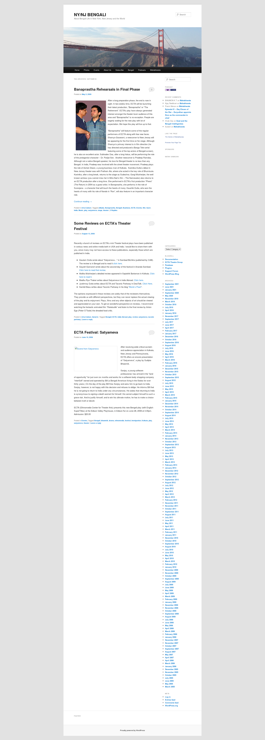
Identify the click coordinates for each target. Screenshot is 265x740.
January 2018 (170, 313)
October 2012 (170, 476)
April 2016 (169, 357)
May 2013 (169, 456)
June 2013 (169, 453)
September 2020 (172, 292)
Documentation (171, 259)
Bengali (131, 70)
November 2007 (171, 643)
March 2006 (170, 663)
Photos (86, 70)
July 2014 (169, 418)
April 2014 (169, 427)
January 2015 (170, 400)
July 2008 (169, 619)
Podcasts (142, 70)
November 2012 (171, 473)
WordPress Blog (172, 274)
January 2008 (170, 637)
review (135, 317)
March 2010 (170, 561)
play (85, 210)
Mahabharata (155, 70)
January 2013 (170, 467)
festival (128, 420)
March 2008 (170, 631)
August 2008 (170, 616)
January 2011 (170, 535)
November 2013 (171, 438)
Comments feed (171, 702)
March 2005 (170, 686)
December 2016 (171, 336)
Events (96, 70)
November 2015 (171, 371)
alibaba (101, 208)
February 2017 (171, 330)
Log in (168, 697)
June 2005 (169, 680)
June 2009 (169, 587)
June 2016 (169, 351)
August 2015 (170, 380)
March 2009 (170, 596)
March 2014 (170, 430)
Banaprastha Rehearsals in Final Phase (107, 89)
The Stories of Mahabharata (174, 137)
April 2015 (169, 392)
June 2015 (169, 386)
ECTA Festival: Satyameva (96, 332)
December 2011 (171, 503)
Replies (113, 210)
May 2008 (169, 625)
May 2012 (169, 491)
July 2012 (169, 485)
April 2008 (169, 628)
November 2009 (171, 573)
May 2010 (169, 555)
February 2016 (171, 363)
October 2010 (170, 540)
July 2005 (169, 678)
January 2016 (170, 365)
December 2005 (171, 669)
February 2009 (171, 599)
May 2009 (169, 590)
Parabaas (169, 265)
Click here (138, 280)
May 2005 (169, 683)
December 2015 (171, 368)
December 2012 (171, 470)
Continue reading (83, 201)
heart (148, 208)
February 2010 (171, 564)
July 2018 (169, 307)
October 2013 (170, 441)
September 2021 (172, 284)
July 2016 (169, 348)
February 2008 (171, 634)
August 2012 (170, 482)
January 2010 (170, 567)
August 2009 (170, 581)
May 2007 (169, 654)
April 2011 (169, 526)
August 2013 (170, 447)
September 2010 (172, 543)
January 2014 (170, 435)
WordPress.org (171, 705)
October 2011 (170, 508)
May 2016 (169, 354)
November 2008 (171, 608)
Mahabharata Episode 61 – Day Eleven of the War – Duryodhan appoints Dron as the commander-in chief (178, 112)
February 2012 (171, 500)
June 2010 (169, 552)
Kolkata (145, 420)
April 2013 (169, 459)
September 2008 (172, 613)
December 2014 (171, 403)
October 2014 (170, 409)
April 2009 (169, 593)
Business (126, 208)
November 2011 (171, 505)
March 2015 (170, 395)
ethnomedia (119, 420)
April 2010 (169, 558)
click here (117, 263)
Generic (95, 317)
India (76, 210)
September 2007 (172, 648)
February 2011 (171, 532)
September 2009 (172, 578)
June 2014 (169, 421)
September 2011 (172, 511)
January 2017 (170, 333)
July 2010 (169, 549)
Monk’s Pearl (135, 286)
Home (77, 70)
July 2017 (169, 322)
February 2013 (171, 465)
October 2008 (170, 610)
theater (106, 210)
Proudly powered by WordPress (132, 730)
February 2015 (171, 397)
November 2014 (171, 406)
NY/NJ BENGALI (90, 14)
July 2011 (169, 517)
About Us (107, 70)
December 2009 (171, 570)
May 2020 (169, 295)
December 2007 (171, 640)
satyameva (92, 210)
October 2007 (170, 646)
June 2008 (169, 622)
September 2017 (172, 319)
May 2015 (169, 389)
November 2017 (171, 316)
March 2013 (170, 462)
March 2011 (170, 529)
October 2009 (170, 576)
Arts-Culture (86, 208)
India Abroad (123, 317)
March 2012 (170, 497)
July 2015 (169, 383)
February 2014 (171, 433)
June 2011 (169, 520)
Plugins (168, 268)
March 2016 (170, 359)
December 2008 (171, 605)
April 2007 (169, 657)
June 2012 (169, 488)
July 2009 (169, 584)
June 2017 (169, 325)
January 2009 (170, 602)
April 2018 (169, 310)
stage (100, 210)
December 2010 (171, 538)
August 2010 (170, 546)
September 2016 (172, 342)
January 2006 (170, 666)
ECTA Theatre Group (174, 262)
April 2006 (169, 660)
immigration (136, 420)
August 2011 (170, 514)
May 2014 (169, 424)
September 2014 (172, 412)
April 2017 (169, 327)
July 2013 (169, 450)
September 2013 (172, 444)
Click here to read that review (92, 270)
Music (81, 210)
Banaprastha (110, 208)
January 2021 (170, 289)
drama (111, 420)
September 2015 (172, 377)
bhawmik (104, 420)
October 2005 (170, 675)
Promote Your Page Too (173, 142)
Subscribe (120, 70)
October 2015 (170, 374)
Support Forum (171, 271)
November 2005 (171, 672)
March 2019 (170, 301)
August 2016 (170, 345)
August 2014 (170, 415)
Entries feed (170, 699)
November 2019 (171, 298)
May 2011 (169, 523)
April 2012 (169, 494)
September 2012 (172, 479)
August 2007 (170, 651)
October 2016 (170, 339)
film (144, 208)
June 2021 (169, 287)
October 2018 (170, 304)
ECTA (133, 208)
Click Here (147, 283)
